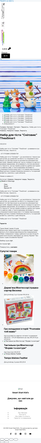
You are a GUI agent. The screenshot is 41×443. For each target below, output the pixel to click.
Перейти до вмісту (7, 1)
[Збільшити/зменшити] (2, 439)
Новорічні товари (13, 131)
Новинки (3, 131)
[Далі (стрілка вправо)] (7, 442)
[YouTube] (30, 434)
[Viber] (25, 434)
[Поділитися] (11, 439)
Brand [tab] (6, 186)
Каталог (10, 127)
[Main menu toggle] (5, 56)
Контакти (22, 414)
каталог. (14, 247)
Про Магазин (22, 413)
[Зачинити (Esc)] (16, 439)
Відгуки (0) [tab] (8, 188)
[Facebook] (11, 434)
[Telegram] (20, 434)
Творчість (24, 127)
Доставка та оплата (22, 416)
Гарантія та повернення (22, 418)
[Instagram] (16, 434)
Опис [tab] (5, 184)
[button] (4, 53)
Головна (3, 127)
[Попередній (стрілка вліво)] (2, 442)
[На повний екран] (7, 439)
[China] (7, 181)
